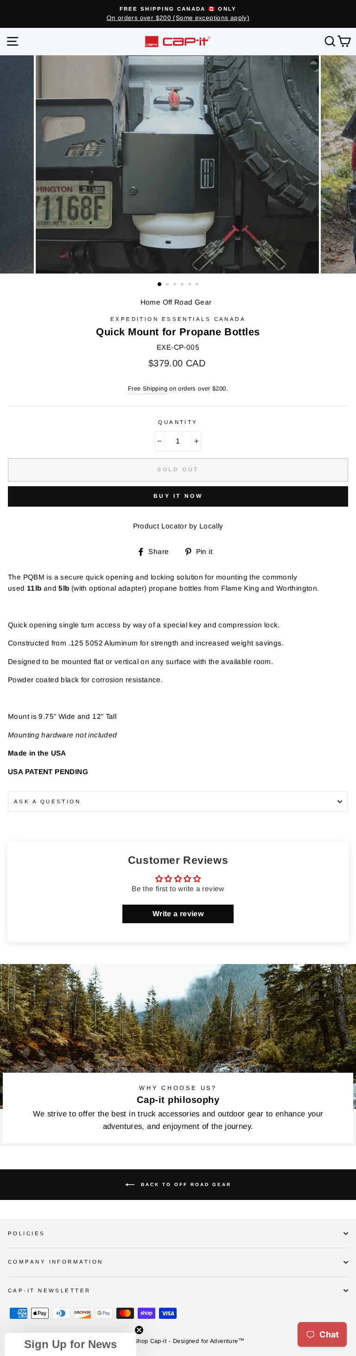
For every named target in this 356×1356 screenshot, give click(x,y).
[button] (70, 1344)
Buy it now (178, 496)
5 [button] (190, 285)
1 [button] (160, 284)
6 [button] (198, 285)
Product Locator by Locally (178, 526)
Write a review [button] (178, 914)
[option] (178, 14)
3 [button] (175, 285)
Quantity (178, 422)
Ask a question (47, 801)
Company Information (55, 1262)
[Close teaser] (139, 1330)
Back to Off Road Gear (184, 1184)
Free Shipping (147, 388)
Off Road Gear (187, 302)
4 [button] (183, 285)
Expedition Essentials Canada (178, 319)
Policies (26, 1233)
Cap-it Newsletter (49, 1290)
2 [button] (168, 285)
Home (150, 302)
